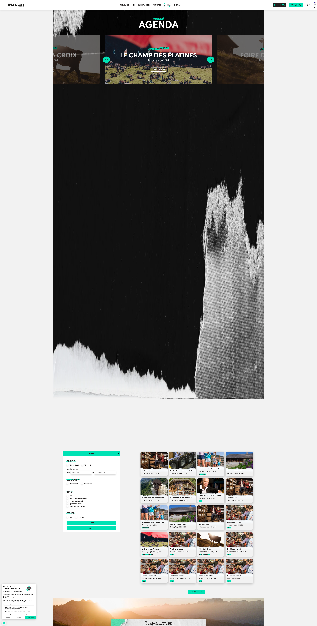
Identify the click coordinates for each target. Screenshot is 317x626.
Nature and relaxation (77, 501)
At (93, 473)
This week (87, 465)
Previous (106, 59)
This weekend (74, 465)
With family (82, 517)
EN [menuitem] (315, 4)
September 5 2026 (158, 60)
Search (91, 523)
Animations (88, 484)
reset (91, 528)
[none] (315, 5)
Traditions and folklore (77, 506)
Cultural (72, 496)
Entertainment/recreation (78, 498)
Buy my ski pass (296, 5)
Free (71, 517)
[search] (308, 5)
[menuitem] (315, 5)
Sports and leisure (76, 504)
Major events (74, 484)
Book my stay (279, 5)
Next (210, 59)
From (68, 473)
